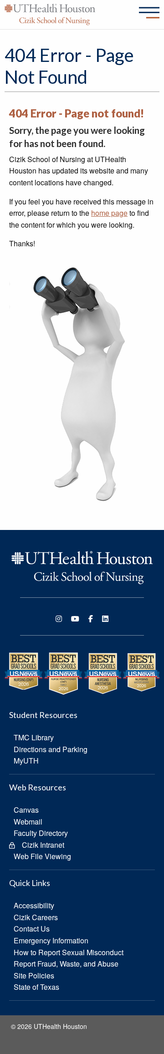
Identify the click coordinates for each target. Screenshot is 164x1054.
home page (109, 213)
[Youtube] (75, 618)
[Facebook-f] (90, 618)
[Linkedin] (105, 618)
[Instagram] (59, 618)
